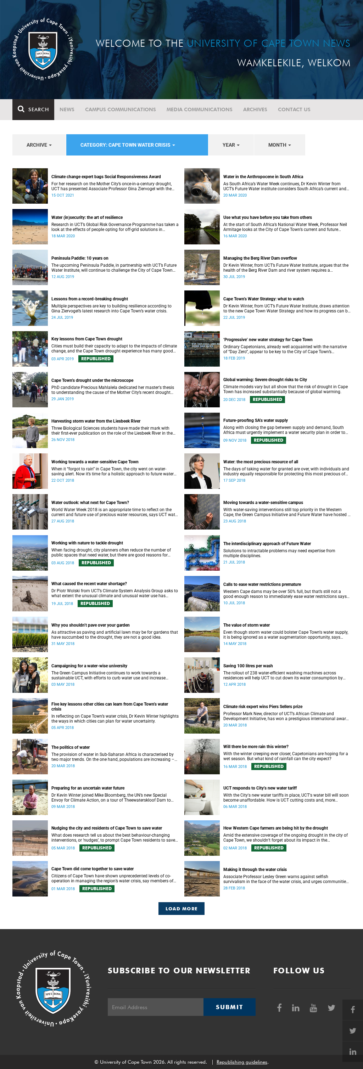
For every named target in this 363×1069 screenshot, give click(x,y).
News (67, 109)
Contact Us (294, 109)
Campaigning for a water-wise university (89, 665)
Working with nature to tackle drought (87, 543)
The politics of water (70, 747)
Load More (182, 908)
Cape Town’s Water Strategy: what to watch (263, 298)
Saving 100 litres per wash (248, 665)
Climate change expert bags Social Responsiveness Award (106, 176)
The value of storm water (246, 625)
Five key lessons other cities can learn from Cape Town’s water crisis (109, 707)
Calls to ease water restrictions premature (262, 584)
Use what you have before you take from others (267, 217)
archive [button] (37, 145)
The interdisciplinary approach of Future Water (267, 543)
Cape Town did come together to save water (92, 868)
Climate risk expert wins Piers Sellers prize (262, 706)
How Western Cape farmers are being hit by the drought (275, 828)
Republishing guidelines (242, 1062)
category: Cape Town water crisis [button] (126, 145)
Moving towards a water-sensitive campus (263, 502)
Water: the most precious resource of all (260, 461)
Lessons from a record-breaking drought (89, 298)
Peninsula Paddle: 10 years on (79, 258)
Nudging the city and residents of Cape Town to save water (106, 828)
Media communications (200, 109)
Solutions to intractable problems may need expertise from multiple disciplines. (279, 553)
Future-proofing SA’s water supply (255, 420)
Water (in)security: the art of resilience (87, 217)
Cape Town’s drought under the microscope (92, 380)
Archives (255, 109)
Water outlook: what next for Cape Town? (90, 502)
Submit (229, 1007)
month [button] (277, 145)
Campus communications (120, 109)
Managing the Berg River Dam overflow (260, 258)
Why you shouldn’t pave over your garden (90, 625)
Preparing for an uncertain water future (87, 788)
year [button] (229, 145)
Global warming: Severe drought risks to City (265, 379)
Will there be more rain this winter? (256, 746)
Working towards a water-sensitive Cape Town (95, 461)
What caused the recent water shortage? (89, 583)
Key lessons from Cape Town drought (86, 338)
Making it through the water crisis (255, 869)
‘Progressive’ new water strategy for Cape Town (268, 339)
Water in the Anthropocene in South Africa (263, 176)
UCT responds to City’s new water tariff (260, 788)
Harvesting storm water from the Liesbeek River (95, 421)
